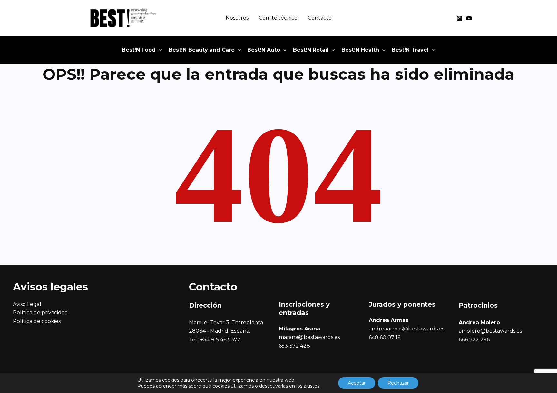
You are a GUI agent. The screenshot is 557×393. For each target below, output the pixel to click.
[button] (159, 50)
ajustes (311, 386)
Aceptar (357, 383)
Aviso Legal (27, 304)
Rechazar (398, 383)
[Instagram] (459, 18)
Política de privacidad (40, 312)
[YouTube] (469, 18)
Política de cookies (37, 321)
